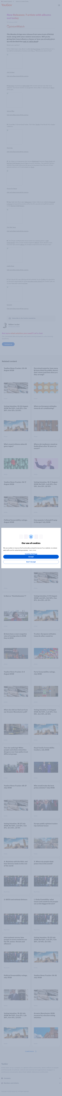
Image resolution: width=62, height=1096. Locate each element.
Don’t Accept (31, 562)
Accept (31, 556)
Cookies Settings (31, 554)
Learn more (32, 550)
